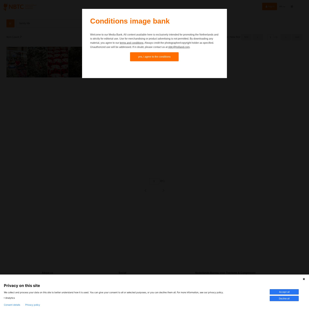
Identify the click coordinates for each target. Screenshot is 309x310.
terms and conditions (131, 42)
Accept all (284, 291)
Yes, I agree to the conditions (154, 56)
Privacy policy (32, 305)
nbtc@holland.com (179, 47)
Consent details (12, 305)
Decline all (284, 298)
